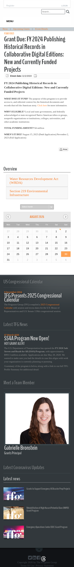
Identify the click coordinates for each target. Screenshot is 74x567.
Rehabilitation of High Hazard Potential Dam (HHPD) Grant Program (48, 509)
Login (64, 6)
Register (10, 6)
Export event (36, 76)
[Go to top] (39, 550)
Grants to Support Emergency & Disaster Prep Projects (48, 489)
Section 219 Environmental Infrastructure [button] (29, 193)
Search (68, 11)
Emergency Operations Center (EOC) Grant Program (47, 527)
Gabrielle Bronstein (20, 448)
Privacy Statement (45, 565)
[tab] (37, 181)
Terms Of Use (27, 565)
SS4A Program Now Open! (26, 338)
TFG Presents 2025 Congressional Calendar (33, 298)
